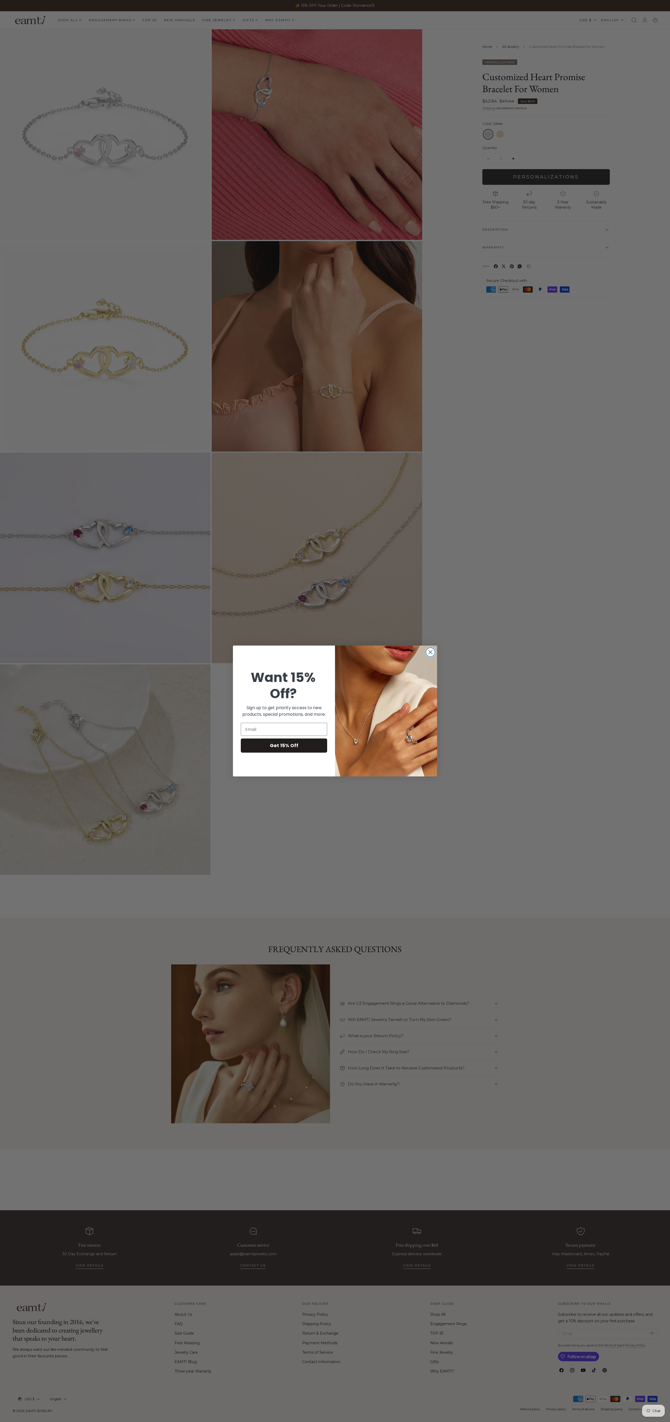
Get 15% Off (284, 745)
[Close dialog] (430, 652)
